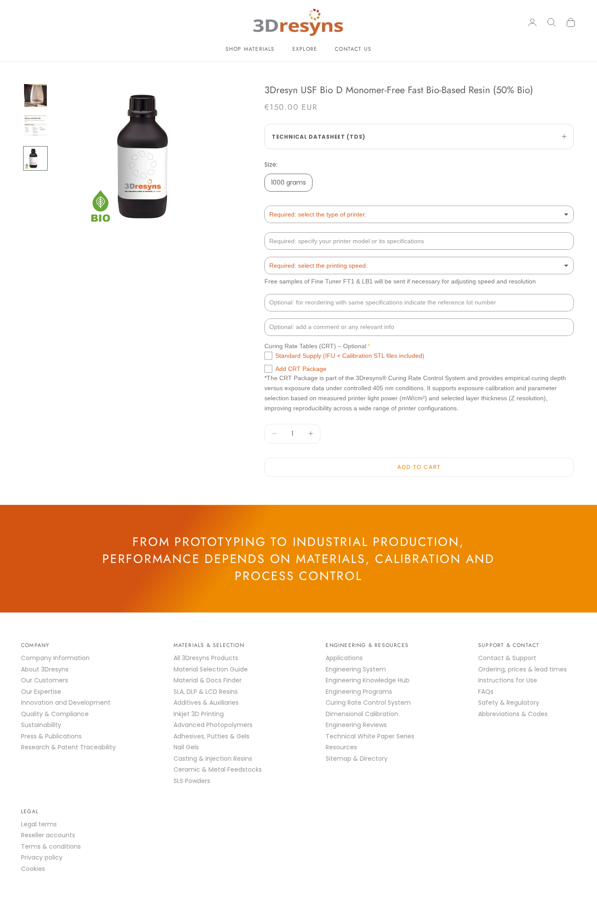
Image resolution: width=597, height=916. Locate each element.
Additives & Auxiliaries (206, 702)
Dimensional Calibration (362, 714)
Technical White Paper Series (370, 736)
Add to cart (419, 467)
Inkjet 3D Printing (199, 714)
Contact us (353, 49)
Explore (304, 49)
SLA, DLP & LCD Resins (206, 691)
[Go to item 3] (35, 158)
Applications (344, 658)
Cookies (33, 868)
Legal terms (39, 824)
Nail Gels (186, 747)
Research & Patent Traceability (68, 747)
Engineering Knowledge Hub (368, 680)
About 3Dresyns (45, 669)
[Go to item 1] (35, 95)
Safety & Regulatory (508, 702)
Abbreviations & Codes (513, 714)
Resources (341, 747)
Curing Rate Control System (368, 702)
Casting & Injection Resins (213, 758)
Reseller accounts (48, 835)
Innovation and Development (66, 702)
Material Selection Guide (211, 669)
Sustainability (41, 724)
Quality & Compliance (55, 714)
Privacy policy (41, 857)
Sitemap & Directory (357, 758)
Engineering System (356, 669)
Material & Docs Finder (208, 680)
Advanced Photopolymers (213, 724)
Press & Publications (51, 736)
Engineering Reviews (356, 724)
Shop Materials (250, 49)
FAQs (485, 691)
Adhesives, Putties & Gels (212, 736)
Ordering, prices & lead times (522, 669)
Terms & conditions (51, 846)
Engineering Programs (359, 691)
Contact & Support (507, 658)
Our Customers (44, 680)
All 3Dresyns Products (206, 658)
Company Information (55, 658)
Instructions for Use (507, 680)
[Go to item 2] (35, 127)
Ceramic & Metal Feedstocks (218, 769)
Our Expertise (41, 691)
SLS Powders (192, 780)
